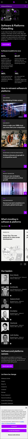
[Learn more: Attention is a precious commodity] (14, 158)
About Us (3, 384)
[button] (7, 366)
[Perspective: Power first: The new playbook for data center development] (12, 245)
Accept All (14, 426)
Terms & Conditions (6, 397)
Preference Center (5, 378)
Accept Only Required (14, 430)
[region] (14, 422)
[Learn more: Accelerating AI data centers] (14, 105)
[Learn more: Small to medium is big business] (14, 133)
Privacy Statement (5, 395)
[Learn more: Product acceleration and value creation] (14, 182)
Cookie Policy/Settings (6, 400)
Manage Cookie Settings (14, 434)
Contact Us (4, 386)
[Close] (26, 407)
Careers (3, 381)
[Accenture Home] (14, 2)
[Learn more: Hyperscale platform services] (14, 205)
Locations (3, 389)
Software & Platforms (6, 6)
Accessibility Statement (7, 403)
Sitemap (3, 392)
